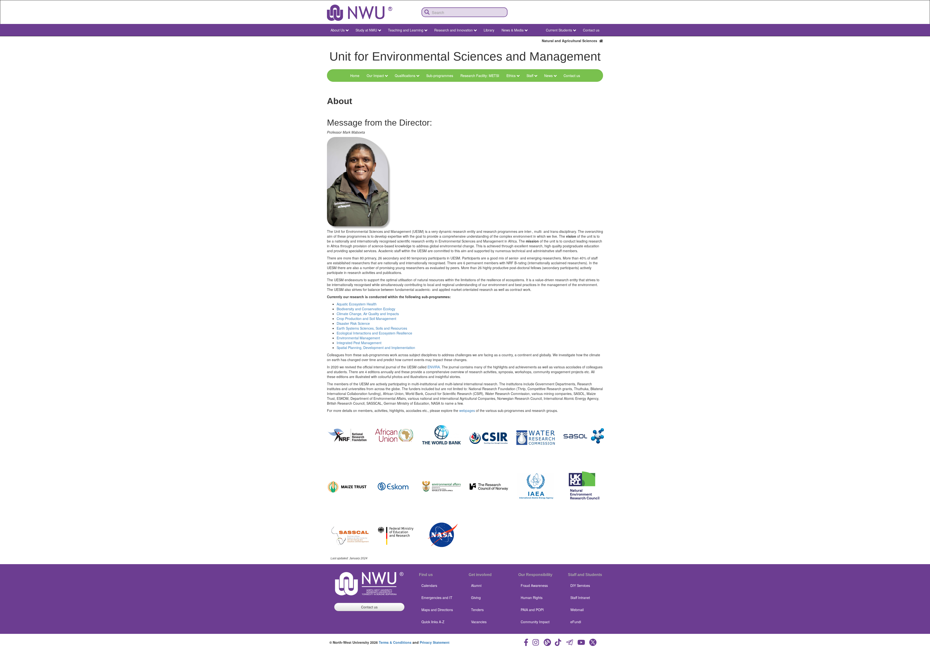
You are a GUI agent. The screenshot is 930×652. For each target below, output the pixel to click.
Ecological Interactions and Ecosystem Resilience (374, 333)
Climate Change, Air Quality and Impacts (368, 313)
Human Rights (531, 597)
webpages (467, 410)
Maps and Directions (437, 609)
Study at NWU (366, 30)
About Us (338, 30)
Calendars (429, 585)
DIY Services (580, 585)
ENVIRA (433, 366)
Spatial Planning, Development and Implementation (376, 347)
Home (354, 75)
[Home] (359, 13)
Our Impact (375, 75)
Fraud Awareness (534, 585)
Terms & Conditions (395, 642)
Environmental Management (358, 337)
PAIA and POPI (532, 609)
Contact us (591, 30)
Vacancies (479, 621)
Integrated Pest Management (359, 342)
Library (489, 30)
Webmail (577, 609)
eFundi (575, 621)
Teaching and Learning (405, 30)
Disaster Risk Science (353, 323)
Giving (476, 597)
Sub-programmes (439, 75)
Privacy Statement (435, 642)
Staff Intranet (580, 597)
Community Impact (535, 621)
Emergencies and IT (436, 597)
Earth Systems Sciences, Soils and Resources (372, 328)
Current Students (559, 30)
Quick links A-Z (432, 621)
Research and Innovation (453, 30)
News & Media (513, 30)
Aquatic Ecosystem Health (357, 304)
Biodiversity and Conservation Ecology (366, 308)
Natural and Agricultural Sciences (570, 40)
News (548, 75)
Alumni (476, 585)
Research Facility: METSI (479, 75)
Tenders (477, 609)
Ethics (511, 75)
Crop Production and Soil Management (366, 318)
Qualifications (405, 75)
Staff (530, 75)
